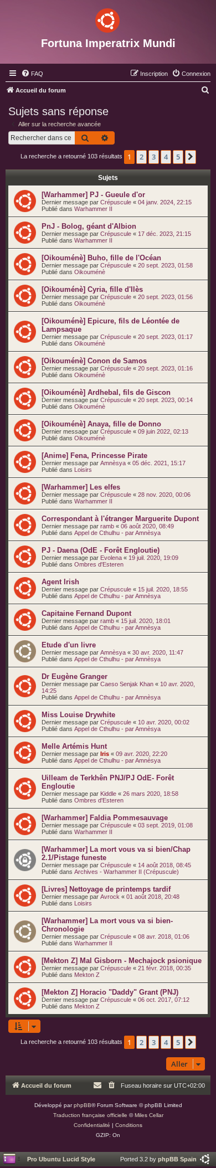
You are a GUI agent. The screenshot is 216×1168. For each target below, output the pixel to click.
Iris (104, 753)
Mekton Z (87, 974)
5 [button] (178, 157)
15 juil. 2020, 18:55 (163, 589)
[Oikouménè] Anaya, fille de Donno (101, 424)
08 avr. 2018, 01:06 (163, 936)
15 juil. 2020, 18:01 (146, 621)
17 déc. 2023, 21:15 (164, 233)
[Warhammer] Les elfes (81, 487)
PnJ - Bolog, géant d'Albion (89, 226)
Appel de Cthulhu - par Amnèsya (117, 532)
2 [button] (141, 157)
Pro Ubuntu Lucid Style (61, 1159)
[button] (190, 156)
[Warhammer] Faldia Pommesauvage (105, 818)
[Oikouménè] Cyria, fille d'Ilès (92, 289)
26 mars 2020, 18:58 (150, 793)
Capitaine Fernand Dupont (86, 613)
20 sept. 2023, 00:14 (165, 400)
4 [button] (166, 157)
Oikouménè (89, 272)
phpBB (82, 1105)
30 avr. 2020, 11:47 (157, 652)
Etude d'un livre (69, 645)
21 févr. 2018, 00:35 (164, 968)
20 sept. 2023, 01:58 (165, 265)
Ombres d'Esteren (99, 564)
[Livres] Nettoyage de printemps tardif (106, 889)
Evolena (111, 557)
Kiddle (108, 793)
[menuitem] (32, 73)
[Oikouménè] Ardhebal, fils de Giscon (106, 392)
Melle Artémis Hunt (74, 746)
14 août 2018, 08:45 (164, 865)
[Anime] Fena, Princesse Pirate (94, 455)
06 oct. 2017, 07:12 (163, 999)
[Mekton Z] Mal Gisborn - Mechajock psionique (122, 960)
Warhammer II (93, 208)
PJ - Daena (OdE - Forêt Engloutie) (101, 550)
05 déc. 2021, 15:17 (159, 463)
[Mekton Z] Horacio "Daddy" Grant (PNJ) (110, 992)
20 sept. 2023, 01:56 (165, 297)
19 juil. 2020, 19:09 (153, 557)
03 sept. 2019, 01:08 (165, 825)
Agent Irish (60, 582)
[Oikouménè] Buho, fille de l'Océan (101, 258)
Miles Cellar (149, 1115)
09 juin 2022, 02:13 (163, 431)
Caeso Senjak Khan (126, 684)
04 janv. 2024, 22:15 (165, 202)
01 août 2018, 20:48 (152, 896)
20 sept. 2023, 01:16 (165, 368)
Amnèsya (113, 463)
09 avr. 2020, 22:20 (141, 753)
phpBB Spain (177, 1159)
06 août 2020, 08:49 (147, 526)
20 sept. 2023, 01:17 (165, 336)
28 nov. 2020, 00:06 (164, 494)
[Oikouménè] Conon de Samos (94, 361)
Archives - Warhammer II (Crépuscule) (126, 871)
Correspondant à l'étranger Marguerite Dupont (120, 518)
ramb (107, 526)
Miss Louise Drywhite (78, 715)
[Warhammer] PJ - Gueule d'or (93, 195)
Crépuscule (115, 202)
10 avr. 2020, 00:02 (163, 722)
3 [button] (154, 157)
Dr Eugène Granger (74, 676)
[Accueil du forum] (108, 18)
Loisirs (83, 469)
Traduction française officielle (90, 1115)
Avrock (110, 896)
